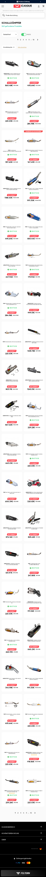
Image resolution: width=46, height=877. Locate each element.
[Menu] (2, 6)
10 (33, 40)
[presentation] (5, 2)
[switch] (23, 34)
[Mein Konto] (39, 6)
